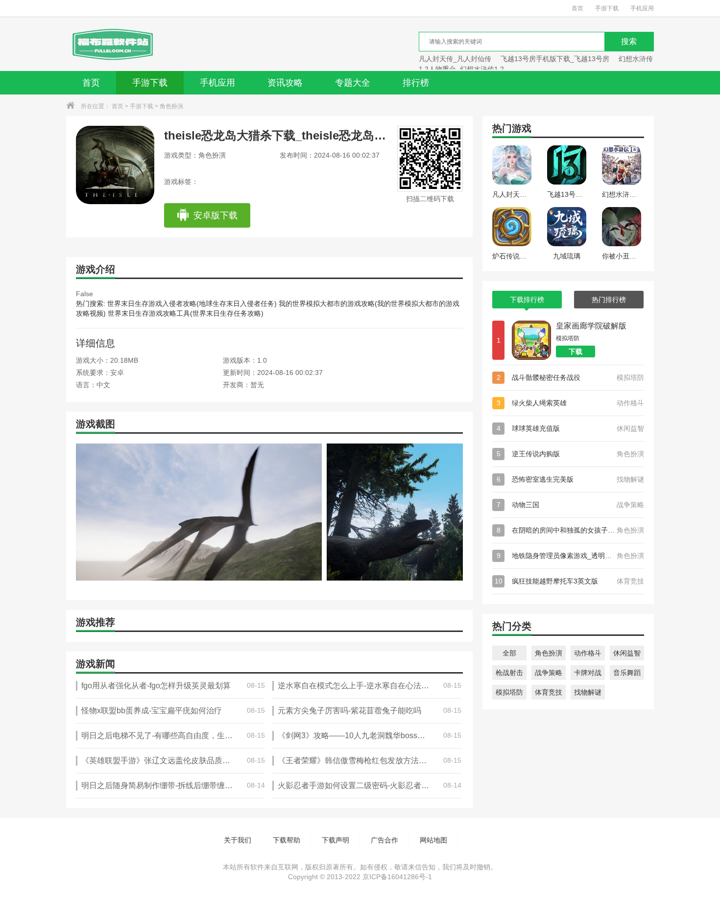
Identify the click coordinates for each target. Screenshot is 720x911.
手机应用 (642, 8)
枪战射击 (509, 673)
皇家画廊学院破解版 (591, 326)
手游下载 (607, 8)
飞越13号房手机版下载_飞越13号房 (555, 59)
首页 (577, 8)
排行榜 (416, 83)
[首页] (112, 44)
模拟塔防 (509, 692)
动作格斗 (587, 653)
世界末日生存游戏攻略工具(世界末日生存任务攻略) (186, 313)
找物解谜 (587, 692)
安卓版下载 (215, 215)
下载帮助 (286, 840)
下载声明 (335, 840)
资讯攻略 (285, 83)
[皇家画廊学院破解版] (531, 340)
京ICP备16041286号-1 (397, 877)
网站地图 (433, 840)
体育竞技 (548, 692)
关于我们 (237, 840)
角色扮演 (171, 106)
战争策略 (548, 673)
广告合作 (384, 840)
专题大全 (352, 83)
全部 (509, 653)
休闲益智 (627, 653)
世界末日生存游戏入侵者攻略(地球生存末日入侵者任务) (192, 303)
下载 (575, 351)
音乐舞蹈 (627, 673)
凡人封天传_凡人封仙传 (455, 59)
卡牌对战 (587, 673)
